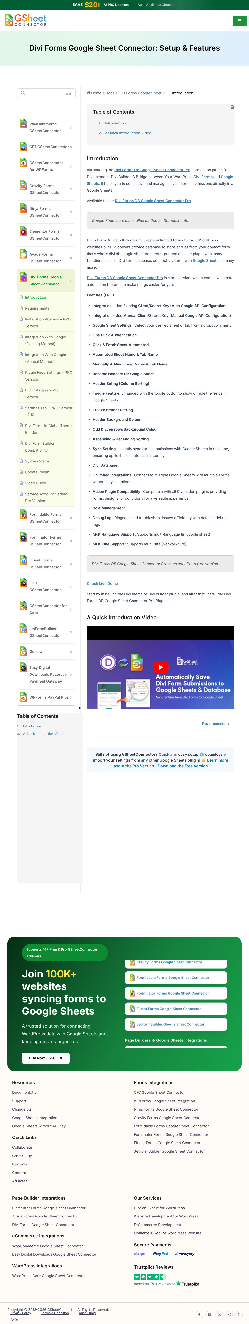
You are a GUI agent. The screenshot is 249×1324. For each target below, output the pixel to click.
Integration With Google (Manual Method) (45, 358)
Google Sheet (204, 260)
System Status (37, 461)
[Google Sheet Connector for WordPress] (25, 16)
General (36, 651)
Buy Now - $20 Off (45, 1058)
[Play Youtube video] (160, 667)
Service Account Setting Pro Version (46, 497)
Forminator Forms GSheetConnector (45, 540)
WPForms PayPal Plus (49, 697)
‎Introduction (32, 726)
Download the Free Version (183, 766)
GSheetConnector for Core (48, 609)
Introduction (35, 297)
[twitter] (219, 1314)
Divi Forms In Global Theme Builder (48, 429)
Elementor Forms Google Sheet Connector (171, 1042)
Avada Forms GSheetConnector (45, 257)
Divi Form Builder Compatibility (40, 447)
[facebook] (199, 1314)
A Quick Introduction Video (43, 734)
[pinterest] (239, 1314)
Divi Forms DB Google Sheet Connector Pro (152, 170)
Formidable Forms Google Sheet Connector (172, 967)
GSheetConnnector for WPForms (46, 166)
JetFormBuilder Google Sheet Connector (170, 1014)
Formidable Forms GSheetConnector (45, 518)
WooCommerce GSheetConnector (45, 127)
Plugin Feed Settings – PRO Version (48, 376)
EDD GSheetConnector (45, 586)
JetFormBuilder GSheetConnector (45, 632)
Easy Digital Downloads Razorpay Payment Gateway (48, 674)
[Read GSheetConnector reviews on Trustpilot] (150, 1277)
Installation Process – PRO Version (48, 322)
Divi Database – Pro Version (42, 393)
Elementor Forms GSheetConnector (45, 234)
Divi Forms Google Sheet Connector (45, 280)
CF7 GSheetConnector (49, 146)
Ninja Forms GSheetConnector (45, 212)
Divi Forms (203, 176)
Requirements (37, 308)
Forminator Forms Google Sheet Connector (172, 982)
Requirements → (216, 723)
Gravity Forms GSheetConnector (45, 189)
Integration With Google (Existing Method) (45, 340)
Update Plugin (37, 472)
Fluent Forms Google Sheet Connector (168, 998)
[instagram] (229, 1314)
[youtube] (209, 1314)
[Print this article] (232, 107)
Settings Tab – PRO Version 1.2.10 (48, 411)
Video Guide (35, 483)
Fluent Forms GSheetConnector (45, 563)
